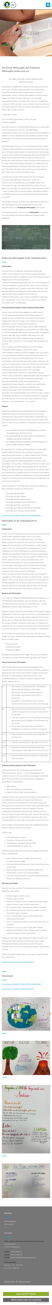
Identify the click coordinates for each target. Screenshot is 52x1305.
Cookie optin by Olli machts (42, 1303)
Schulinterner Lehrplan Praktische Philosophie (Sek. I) (22, 515)
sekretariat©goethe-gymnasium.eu (23, 1257)
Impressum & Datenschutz (17, 1281)
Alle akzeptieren (26, 1294)
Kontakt (8, 1233)
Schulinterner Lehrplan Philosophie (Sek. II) (18, 962)
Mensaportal (9, 1224)
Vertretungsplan (10, 1221)
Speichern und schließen (26, 1300)
